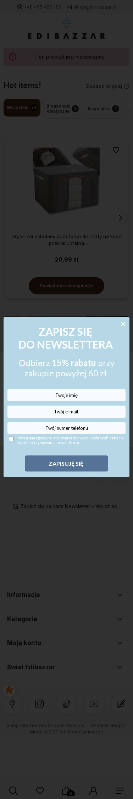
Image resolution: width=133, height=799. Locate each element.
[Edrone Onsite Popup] (66, 399)
